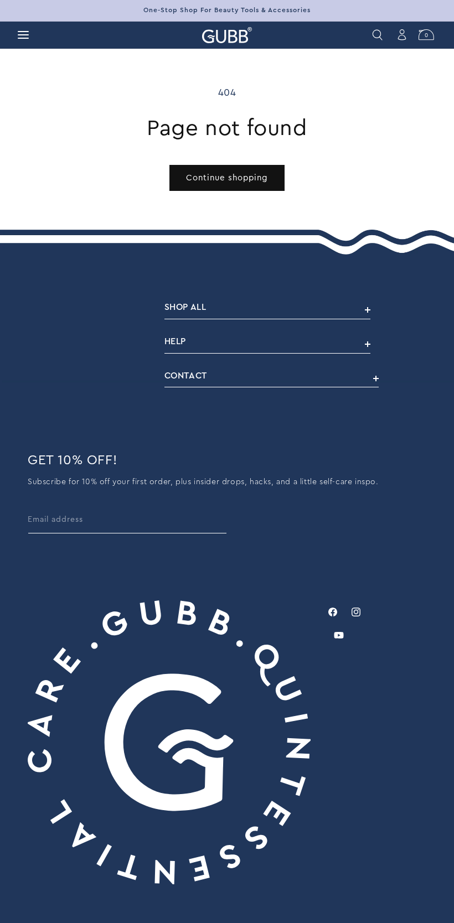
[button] (23, 35)
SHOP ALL (185, 307)
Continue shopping (227, 178)
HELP (175, 341)
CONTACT (185, 375)
